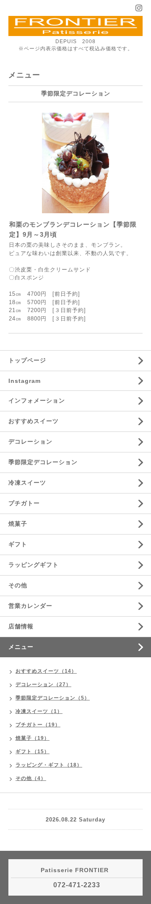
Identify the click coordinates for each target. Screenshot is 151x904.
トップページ (27, 360)
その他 (17, 585)
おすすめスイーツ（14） (46, 671)
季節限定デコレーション (43, 462)
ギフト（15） (32, 751)
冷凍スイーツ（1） (39, 711)
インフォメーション (36, 400)
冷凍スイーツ (27, 482)
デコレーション (30, 441)
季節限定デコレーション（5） (53, 698)
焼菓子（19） (32, 738)
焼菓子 (17, 523)
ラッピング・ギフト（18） (49, 765)
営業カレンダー (30, 605)
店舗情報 (21, 626)
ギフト (17, 544)
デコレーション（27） (43, 684)
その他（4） (31, 778)
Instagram (24, 380)
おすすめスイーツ (33, 421)
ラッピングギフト (33, 564)
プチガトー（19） (38, 725)
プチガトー (24, 503)
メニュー (21, 646)
